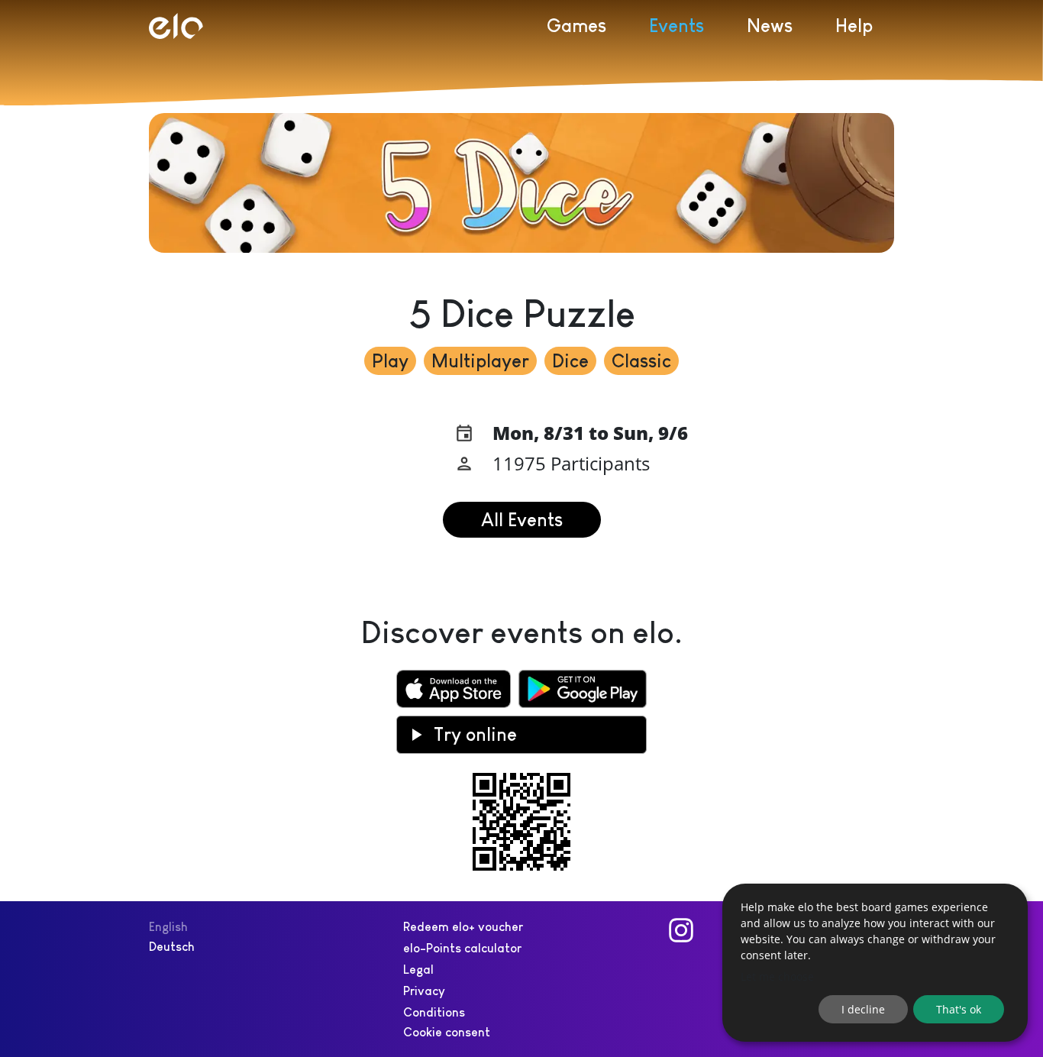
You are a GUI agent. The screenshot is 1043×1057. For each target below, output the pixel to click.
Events (676, 25)
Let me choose (777, 976)
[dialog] (875, 963)
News (770, 25)
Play (390, 361)
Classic (641, 361)
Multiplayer (480, 361)
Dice (570, 361)
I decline (863, 1009)
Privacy (424, 990)
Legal (418, 969)
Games (576, 25)
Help (854, 25)
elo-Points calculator (462, 948)
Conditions (434, 1012)
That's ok (958, 1009)
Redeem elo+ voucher (463, 926)
